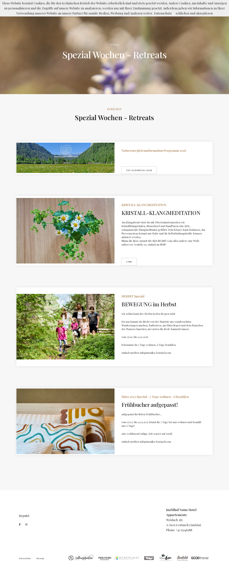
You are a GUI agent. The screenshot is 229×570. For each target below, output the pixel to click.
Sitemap (40, 558)
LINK (129, 261)
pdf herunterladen (139, 170)
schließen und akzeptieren (194, 13)
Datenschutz (25, 558)
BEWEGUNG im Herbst (149, 304)
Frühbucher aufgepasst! (150, 404)
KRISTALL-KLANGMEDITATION (161, 212)
